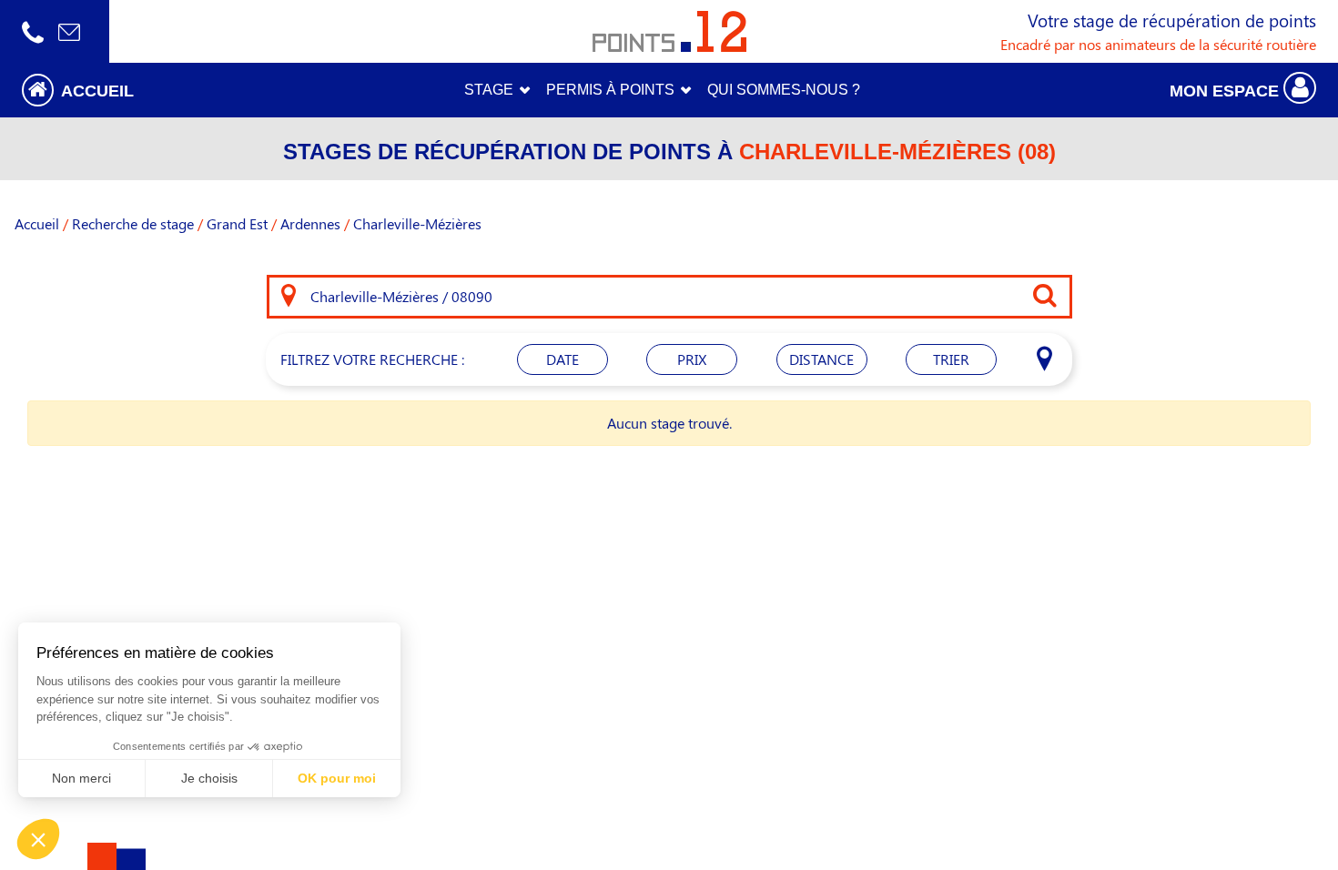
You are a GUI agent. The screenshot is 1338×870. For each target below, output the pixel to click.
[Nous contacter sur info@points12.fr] (69, 31)
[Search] (288, 297)
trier (951, 359)
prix (691, 359)
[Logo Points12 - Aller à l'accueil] (669, 31)
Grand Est (237, 223)
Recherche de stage (133, 223)
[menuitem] (783, 90)
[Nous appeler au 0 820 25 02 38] (33, 31)
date (562, 359)
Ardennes (310, 223)
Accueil (37, 223)
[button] (167, 90)
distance (821, 359)
